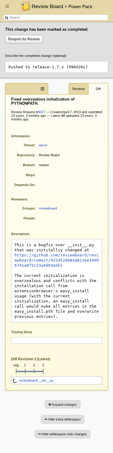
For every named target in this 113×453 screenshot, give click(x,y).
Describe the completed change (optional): (36, 55)
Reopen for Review (24, 39)
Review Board (62, 6)
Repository (25, 155)
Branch (28, 165)
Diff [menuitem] (98, 89)
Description (25, 233)
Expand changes (64, 404)
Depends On (24, 185)
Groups (28, 208)
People (29, 218)
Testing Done (21, 332)
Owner (29, 145)
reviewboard (48, 208)
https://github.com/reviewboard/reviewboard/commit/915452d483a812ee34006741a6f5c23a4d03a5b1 (56, 260)
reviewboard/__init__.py (36, 380)
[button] (7, 9)
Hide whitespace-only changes (64, 434)
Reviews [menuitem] (78, 89)
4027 (41, 112)
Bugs (30, 175)
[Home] (24, 6)
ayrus (43, 145)
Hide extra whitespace (64, 419)
